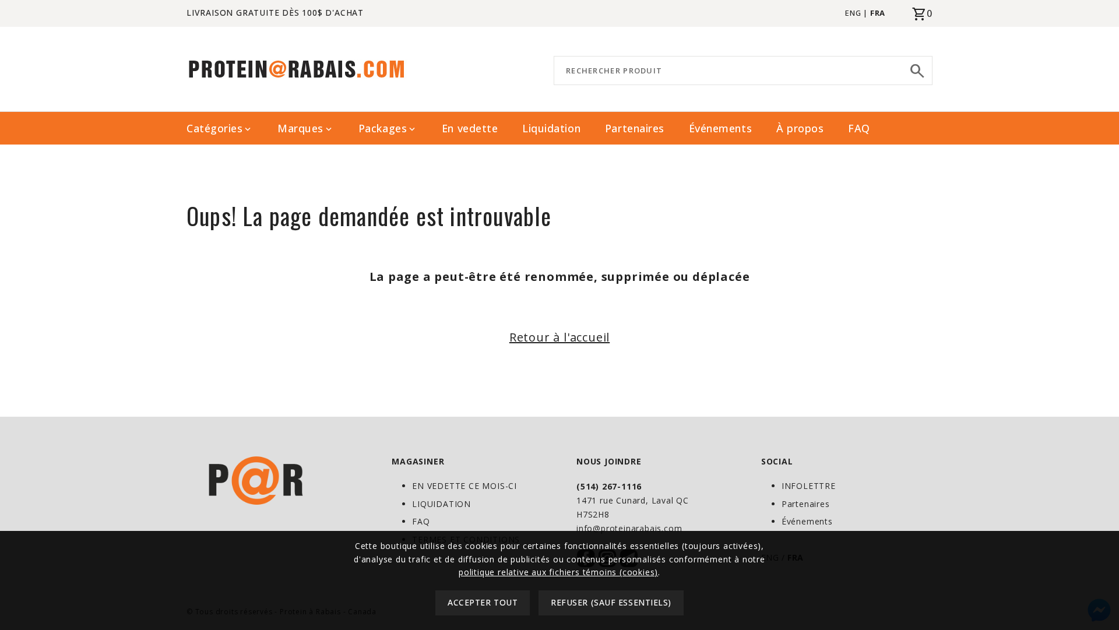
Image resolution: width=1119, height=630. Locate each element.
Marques (305, 128)
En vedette (470, 128)
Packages (387, 128)
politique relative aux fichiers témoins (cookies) (558, 572)
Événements (720, 128)
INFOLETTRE (809, 485)
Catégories (219, 128)
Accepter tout (483, 602)
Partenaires (634, 128)
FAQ (859, 128)
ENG (853, 13)
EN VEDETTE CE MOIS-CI (464, 485)
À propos (800, 128)
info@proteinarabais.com (629, 528)
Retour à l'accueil (559, 337)
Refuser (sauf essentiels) (611, 602)
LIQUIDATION (441, 503)
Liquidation (551, 128)
